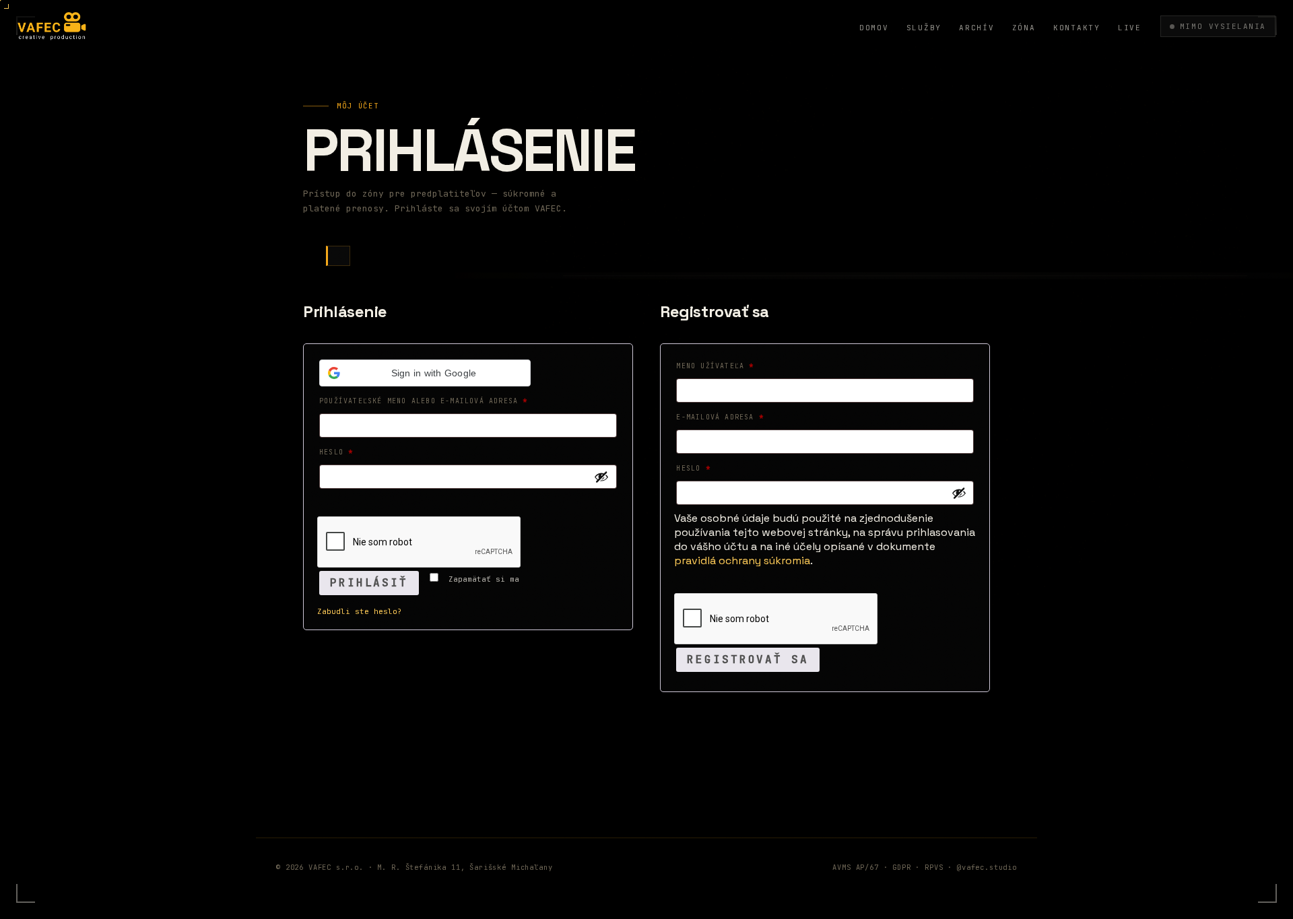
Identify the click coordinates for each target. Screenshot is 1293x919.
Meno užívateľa (731, 365)
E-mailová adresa (736, 416)
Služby (924, 27)
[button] (425, 373)
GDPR (901, 867)
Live (1129, 27)
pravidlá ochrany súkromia (742, 560)
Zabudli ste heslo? (359, 611)
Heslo (353, 451)
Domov (874, 27)
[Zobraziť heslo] (601, 476)
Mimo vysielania (1223, 26)
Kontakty (1076, 27)
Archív (977, 27)
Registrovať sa (747, 659)
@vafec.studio (987, 867)
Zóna (1024, 27)
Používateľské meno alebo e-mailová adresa (440, 400)
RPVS (934, 867)
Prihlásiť (369, 583)
